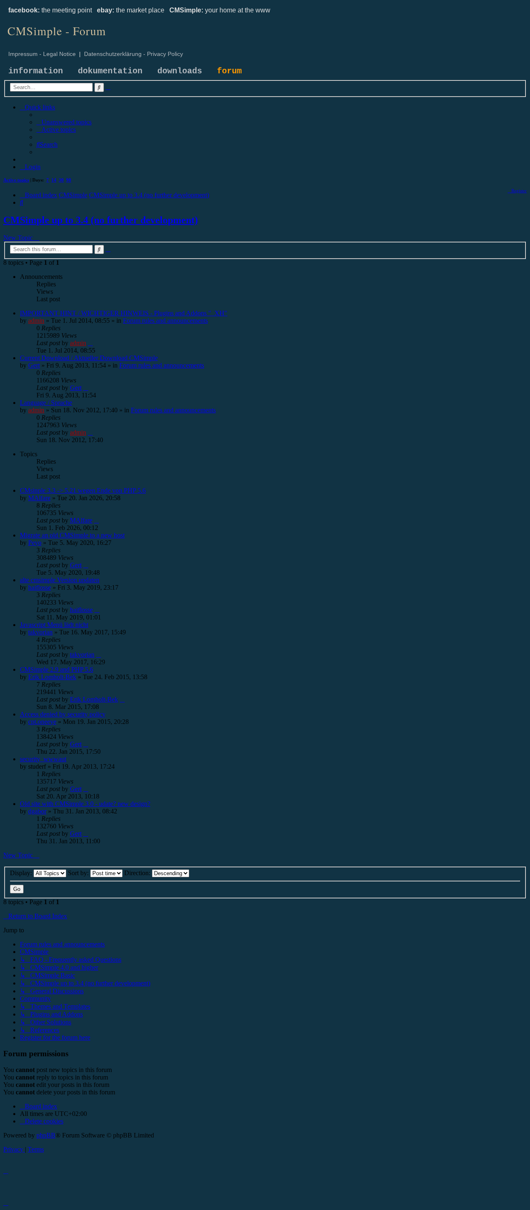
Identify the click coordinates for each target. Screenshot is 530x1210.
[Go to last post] (90, 342)
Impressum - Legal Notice (42, 54)
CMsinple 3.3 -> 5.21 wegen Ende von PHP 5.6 (83, 490)
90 (68, 179)
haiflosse (39, 587)
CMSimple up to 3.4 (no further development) (100, 220)
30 (61, 179)
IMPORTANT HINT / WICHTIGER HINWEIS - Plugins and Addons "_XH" (123, 313)
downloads (179, 71)
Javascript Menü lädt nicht (54, 624)
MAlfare (39, 497)
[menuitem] (64, 122)
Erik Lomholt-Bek (52, 676)
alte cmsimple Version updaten (59, 579)
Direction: (138, 872)
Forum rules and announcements (165, 320)
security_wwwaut (43, 758)
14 (53, 179)
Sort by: (79, 872)
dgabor (37, 811)
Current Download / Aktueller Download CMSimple (89, 357)
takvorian (40, 632)
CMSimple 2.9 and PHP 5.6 (56, 669)
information (35, 71)
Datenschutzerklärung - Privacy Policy (133, 54)
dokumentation (110, 71)
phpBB (45, 1135)
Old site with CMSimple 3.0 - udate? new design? (85, 803)
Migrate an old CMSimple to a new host (72, 535)
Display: (22, 872)
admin (36, 320)
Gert (34, 365)
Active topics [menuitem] (16, 179)
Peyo (34, 542)
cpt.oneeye (42, 721)
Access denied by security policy (63, 714)
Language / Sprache (46, 402)
